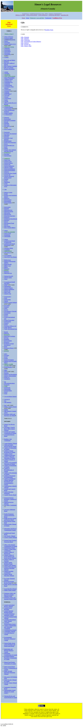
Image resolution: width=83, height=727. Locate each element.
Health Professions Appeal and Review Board (9, 515)
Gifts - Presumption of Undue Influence (31, 41)
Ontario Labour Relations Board (8, 563)
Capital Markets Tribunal (10, 443)
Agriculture (7, 42)
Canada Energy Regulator (8, 608)
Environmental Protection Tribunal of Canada (9, 639)
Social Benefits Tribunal (10, 589)
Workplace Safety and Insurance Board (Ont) (10, 598)
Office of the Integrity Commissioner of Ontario (10, 545)
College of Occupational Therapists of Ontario (10, 463)
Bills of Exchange (8, 67)
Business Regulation (9, 69)
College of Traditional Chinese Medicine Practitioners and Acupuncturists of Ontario (9, 481)
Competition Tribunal (9, 631)
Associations (7, 51)
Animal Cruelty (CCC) (10, 44)
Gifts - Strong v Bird (26, 46)
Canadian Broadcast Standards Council (9, 614)
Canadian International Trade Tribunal (10, 620)
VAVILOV (7, 399)
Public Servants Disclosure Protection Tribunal (9, 672)
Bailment (6, 61)
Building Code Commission (8, 439)
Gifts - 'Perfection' (25, 40)
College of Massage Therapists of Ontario (9, 457)
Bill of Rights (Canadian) (10, 66)
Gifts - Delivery (25, 43)
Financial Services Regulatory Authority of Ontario (10, 499)
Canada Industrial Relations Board (8, 611)
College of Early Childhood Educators (9, 454)
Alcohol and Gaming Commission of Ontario (10, 432)
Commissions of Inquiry (10, 630)
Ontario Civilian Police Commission (10, 550)
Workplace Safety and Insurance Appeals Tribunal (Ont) (9, 595)
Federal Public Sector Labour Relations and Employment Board (9, 644)
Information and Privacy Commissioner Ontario (10, 529)
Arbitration (7, 48)
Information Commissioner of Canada (10, 654)
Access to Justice (8, 38)
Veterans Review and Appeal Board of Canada (10, 696)
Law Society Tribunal (9, 536)
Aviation (6, 57)
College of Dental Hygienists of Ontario (9, 451)
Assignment (7, 50)
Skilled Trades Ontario (10, 590)
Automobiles (7, 54)
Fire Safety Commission (10, 505)
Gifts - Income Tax (25, 44)
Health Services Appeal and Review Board (10, 519)
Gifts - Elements (25, 37)
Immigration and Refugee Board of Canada (8, 650)
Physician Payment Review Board (9, 582)
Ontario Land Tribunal (10, 565)
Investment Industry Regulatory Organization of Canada (10, 658)
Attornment (7, 53)
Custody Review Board (10, 495)
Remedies (6, 339)
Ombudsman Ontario (9, 547)
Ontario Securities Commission (8, 572)
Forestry (6, 179)
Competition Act (8, 82)
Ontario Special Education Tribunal (9, 574)
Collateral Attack (8, 79)
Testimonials (48, 18)
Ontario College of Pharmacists (9, 552)
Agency (6, 41)
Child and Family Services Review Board (10, 445)
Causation (6, 73)
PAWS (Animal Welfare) (10, 302)
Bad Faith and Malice (9, 60)
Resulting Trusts (49, 30)
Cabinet (6, 72)
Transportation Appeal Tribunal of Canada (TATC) (9, 691)
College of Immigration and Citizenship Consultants (10, 627)
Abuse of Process (8, 36)
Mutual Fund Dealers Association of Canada (10, 663)
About (27, 18)
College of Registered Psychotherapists (9, 476)
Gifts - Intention (25, 38)
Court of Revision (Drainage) (8, 492)
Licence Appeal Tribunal (10, 537)
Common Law (8, 80)
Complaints (7, 83)
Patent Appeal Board (9, 666)
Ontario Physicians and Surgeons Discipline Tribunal (10, 568)
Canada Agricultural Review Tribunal (9, 605)
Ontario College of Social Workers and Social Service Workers (10, 556)
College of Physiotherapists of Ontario (9, 470)
